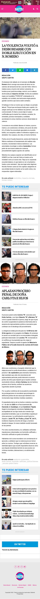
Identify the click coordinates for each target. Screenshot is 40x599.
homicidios (17, 178)
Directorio (14, 585)
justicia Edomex (32, 461)
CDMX (29, 585)
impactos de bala (28, 178)
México (35, 585)
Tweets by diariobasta (10, 550)
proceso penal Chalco (10, 463)
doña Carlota (6, 461)
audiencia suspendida (21, 459)
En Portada (20, 587)
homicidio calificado (19, 461)
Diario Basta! (6, 585)
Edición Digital (22, 585)
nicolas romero (7, 180)
